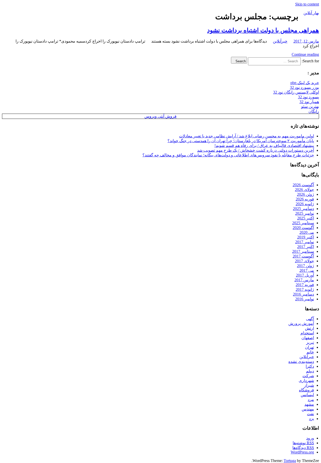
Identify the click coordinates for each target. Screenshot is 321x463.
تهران (309, 347)
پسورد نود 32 (308, 97)
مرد (311, 399)
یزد (311, 418)
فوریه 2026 (305, 199)
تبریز (310, 342)
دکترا (310, 366)
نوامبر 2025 (304, 213)
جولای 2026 (304, 189)
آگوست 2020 (303, 227)
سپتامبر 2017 (303, 251)
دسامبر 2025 (303, 208)
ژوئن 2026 (305, 194)
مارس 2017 (304, 280)
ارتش (309, 328)
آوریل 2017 (305, 275)
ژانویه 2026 (305, 204)
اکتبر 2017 (305, 247)
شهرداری (306, 380)
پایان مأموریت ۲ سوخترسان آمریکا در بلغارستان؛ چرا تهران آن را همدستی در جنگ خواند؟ (241, 141)
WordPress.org (302, 452)
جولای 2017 (304, 261)
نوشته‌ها (303, 443)
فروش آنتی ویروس (160, 116)
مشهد (309, 404)
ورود (310, 438)
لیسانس (307, 395)
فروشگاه (306, 390)
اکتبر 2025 (305, 218)
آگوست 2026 (303, 185)
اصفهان (307, 338)
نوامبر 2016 (304, 299)
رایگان (313, 111)
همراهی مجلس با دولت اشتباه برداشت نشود (263, 30)
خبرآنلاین (280, 41)
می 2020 (306, 232)
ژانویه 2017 (305, 289)
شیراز (309, 385)
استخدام (307, 333)
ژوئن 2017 (305, 266)
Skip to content (307, 4)
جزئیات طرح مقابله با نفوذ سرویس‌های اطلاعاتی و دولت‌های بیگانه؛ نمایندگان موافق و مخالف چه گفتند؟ (228, 155)
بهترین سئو (310, 106)
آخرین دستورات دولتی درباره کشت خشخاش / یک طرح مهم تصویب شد (255, 150)
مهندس (308, 409)
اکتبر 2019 (305, 237)
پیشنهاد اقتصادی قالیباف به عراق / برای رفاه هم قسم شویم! (264, 145)
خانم (310, 352)
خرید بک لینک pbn (304, 83)
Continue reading (305, 54)
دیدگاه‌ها (303, 447)
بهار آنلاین (311, 13)
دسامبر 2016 (303, 294)
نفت (310, 414)
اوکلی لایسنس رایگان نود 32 (296, 92)
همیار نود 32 (309, 102)
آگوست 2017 (303, 256)
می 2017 (306, 270)
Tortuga (290, 460)
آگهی (310, 319)
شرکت (308, 376)
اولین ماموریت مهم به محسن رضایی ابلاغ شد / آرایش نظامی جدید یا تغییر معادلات (246, 136)
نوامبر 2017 (304, 242)
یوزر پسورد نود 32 (304, 87)
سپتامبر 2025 (303, 223)
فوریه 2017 (305, 285)
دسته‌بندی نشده (301, 361)
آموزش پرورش (301, 323)
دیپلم (310, 371)
